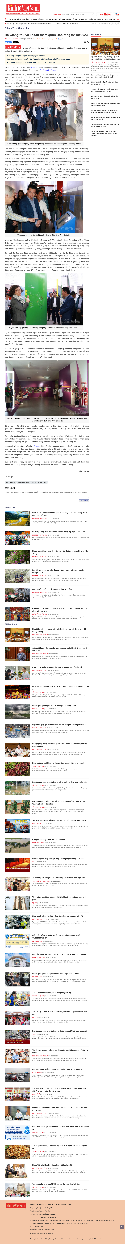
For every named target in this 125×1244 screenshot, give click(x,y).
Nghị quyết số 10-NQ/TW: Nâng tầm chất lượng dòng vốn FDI (57, 916)
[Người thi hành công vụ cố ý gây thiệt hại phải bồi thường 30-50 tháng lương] (17, 635)
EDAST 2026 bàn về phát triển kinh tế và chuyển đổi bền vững (25, 23)
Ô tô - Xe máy (37, 1072)
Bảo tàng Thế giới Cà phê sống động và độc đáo (26, 56)
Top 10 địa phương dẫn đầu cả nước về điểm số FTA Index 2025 (59, 820)
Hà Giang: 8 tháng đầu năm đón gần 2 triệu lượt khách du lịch (31, 63)
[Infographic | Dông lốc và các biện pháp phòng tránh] (17, 711)
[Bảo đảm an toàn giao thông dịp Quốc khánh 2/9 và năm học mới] (17, 1037)
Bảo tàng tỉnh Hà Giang (48, 70)
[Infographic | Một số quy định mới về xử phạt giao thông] (17, 979)
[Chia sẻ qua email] (85, 42)
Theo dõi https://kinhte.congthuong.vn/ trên (45, 39)
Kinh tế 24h (25, 19)
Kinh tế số (36, 1094)
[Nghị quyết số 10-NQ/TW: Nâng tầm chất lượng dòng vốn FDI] (17, 922)
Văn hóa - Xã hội (38, 692)
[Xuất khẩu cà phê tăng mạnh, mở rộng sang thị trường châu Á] (17, 769)
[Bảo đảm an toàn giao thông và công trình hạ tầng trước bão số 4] (17, 788)
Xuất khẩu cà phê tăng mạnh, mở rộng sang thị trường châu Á (58, 763)
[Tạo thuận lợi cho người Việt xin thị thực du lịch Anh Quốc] (17, 1190)
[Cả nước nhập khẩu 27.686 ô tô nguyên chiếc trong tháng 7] (17, 1075)
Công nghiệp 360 (110, 19)
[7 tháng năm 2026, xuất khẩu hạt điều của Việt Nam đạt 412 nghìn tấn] (17, 1152)
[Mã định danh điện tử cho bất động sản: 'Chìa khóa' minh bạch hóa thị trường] (17, 1113)
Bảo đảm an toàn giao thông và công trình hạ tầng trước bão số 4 (59, 782)
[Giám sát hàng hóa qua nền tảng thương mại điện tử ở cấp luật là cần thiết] (17, 654)
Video (34, 862)
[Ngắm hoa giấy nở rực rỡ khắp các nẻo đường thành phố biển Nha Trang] (17, 557)
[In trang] (87, 42)
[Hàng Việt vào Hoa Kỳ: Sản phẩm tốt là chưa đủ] (17, 1171)
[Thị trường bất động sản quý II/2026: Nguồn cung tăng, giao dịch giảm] (17, 903)
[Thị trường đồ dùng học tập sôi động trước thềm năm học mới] (17, 884)
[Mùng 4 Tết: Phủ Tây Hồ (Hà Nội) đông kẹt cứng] (17, 595)
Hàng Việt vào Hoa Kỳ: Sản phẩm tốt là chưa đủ (52, 1165)
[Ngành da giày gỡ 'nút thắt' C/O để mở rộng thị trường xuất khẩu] (17, 731)
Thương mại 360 (98, 19)
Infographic (37, 941)
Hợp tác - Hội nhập (51, 19)
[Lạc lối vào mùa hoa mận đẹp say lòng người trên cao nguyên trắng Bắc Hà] (17, 576)
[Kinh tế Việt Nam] (23, 9)
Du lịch (35, 1017)
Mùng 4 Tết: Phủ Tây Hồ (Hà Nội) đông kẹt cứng (52, 589)
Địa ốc (91, 19)
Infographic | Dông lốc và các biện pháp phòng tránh (54, 706)
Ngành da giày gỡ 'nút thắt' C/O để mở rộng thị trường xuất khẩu (59, 725)
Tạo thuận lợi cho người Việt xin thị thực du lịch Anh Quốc (56, 1184)
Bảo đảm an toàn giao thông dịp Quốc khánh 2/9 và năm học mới (59, 1031)
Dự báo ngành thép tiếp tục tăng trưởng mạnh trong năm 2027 (58, 859)
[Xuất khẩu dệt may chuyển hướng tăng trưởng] (17, 998)
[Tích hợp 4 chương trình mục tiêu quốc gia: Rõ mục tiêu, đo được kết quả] (17, 1056)
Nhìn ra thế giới (38, 843)
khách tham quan (23, 482)
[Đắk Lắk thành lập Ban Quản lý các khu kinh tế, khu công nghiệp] (17, 960)
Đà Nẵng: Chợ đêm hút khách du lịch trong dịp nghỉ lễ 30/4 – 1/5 (59, 532)
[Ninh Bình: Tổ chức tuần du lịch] (17, 518)
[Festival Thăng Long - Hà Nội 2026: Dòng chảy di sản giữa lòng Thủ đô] (17, 692)
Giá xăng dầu (65, 14)
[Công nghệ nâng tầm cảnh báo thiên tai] (17, 845)
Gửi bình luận (84, 500)
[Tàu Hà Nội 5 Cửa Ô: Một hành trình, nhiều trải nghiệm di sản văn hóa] (17, 1018)
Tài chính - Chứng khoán (79, 19)
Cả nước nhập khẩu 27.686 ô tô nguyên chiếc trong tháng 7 (57, 1069)
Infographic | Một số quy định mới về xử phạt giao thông (55, 974)
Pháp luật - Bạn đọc (65, 19)
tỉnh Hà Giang (10, 482)
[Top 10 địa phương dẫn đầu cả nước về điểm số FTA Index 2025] (17, 826)
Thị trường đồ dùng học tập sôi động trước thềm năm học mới (58, 878)
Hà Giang (34, 67)
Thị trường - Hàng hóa (37, 19)
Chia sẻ (9, 42)
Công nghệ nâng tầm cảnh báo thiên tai (48, 840)
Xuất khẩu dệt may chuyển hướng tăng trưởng (51, 993)
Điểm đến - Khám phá (39, 518)
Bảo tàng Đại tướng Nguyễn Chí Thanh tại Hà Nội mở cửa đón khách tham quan (38, 59)
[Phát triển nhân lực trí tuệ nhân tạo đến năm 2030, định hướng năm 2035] (17, 1132)
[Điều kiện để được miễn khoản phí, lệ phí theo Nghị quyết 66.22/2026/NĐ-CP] (17, 941)
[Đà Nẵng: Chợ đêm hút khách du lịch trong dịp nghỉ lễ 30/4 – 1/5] (17, 538)
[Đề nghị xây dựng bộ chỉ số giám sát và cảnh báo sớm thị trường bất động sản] (17, 750)
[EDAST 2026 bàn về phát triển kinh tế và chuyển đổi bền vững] (17, 673)
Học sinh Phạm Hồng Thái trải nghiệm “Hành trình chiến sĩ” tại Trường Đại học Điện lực (104, 133)
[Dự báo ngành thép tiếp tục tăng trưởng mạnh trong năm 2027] (17, 865)
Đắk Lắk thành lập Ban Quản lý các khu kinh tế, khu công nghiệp (59, 954)
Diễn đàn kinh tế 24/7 (15, 19)
